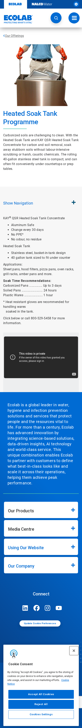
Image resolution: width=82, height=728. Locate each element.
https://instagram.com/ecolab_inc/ (48, 608)
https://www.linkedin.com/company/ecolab (25, 608)
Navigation (18, 203)
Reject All (41, 704)
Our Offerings (14, 36)
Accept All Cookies (41, 694)
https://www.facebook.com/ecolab (36, 608)
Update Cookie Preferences (40, 623)
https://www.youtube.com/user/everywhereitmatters (59, 608)
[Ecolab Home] (16, 19)
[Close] (73, 650)
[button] (56, 17)
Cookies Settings (41, 714)
